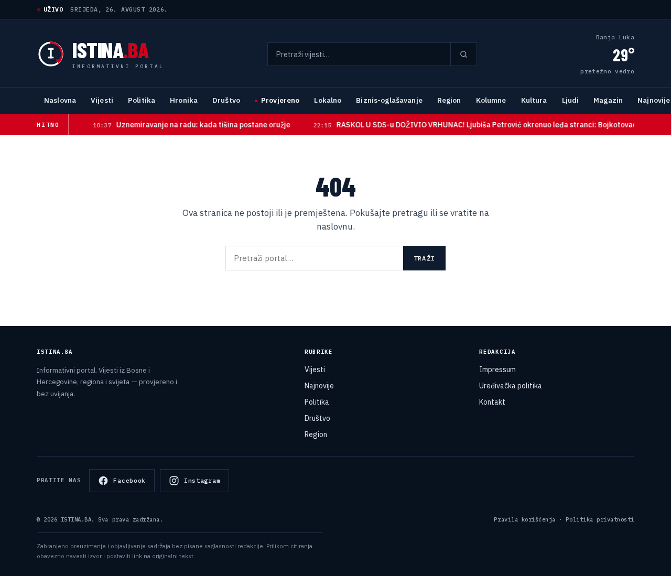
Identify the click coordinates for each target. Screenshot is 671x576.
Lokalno (327, 100)
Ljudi (570, 100)
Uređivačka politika (510, 385)
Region (449, 100)
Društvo (226, 100)
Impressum (497, 369)
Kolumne (491, 100)
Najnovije (319, 385)
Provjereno (280, 100)
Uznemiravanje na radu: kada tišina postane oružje (181, 124)
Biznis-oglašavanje (389, 100)
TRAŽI (424, 258)
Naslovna (60, 100)
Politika (141, 100)
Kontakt (492, 402)
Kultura (534, 100)
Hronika (184, 100)
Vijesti (102, 100)
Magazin (608, 100)
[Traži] (463, 54)
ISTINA (110, 49)
